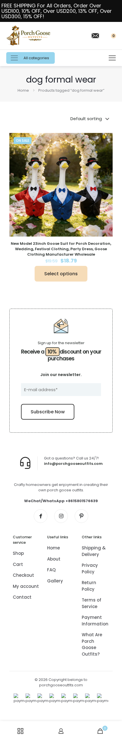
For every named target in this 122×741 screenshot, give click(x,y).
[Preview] (106, 147)
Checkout (23, 575)
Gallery (55, 581)
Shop (18, 553)
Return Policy (89, 586)
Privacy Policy (90, 568)
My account (26, 586)
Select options (61, 273)
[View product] (106, 139)
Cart (18, 564)
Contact (22, 597)
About (53, 559)
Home (23, 90)
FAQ (51, 570)
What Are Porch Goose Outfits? (92, 644)
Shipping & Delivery (94, 551)
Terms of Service (91, 603)
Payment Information (95, 620)
